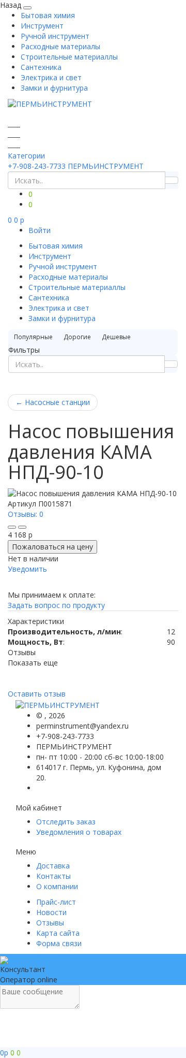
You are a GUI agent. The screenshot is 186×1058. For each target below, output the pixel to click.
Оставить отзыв (37, 694)
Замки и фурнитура (54, 88)
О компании (57, 886)
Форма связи (59, 943)
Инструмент (42, 26)
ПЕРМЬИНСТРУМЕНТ (106, 166)
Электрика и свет (51, 77)
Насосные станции (53, 402)
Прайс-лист (56, 902)
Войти (39, 230)
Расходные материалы (60, 46)
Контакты (53, 876)
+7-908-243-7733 (37, 166)
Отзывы (50, 922)
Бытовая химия (48, 15)
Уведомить (27, 569)
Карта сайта (58, 933)
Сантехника (41, 67)
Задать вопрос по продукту (56, 605)
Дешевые (116, 336)
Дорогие (77, 336)
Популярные (33, 336)
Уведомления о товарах (78, 832)
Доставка (53, 866)
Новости (51, 912)
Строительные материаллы (69, 57)
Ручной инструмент (55, 36)
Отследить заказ (66, 822)
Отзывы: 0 (25, 514)
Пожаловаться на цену (52, 547)
